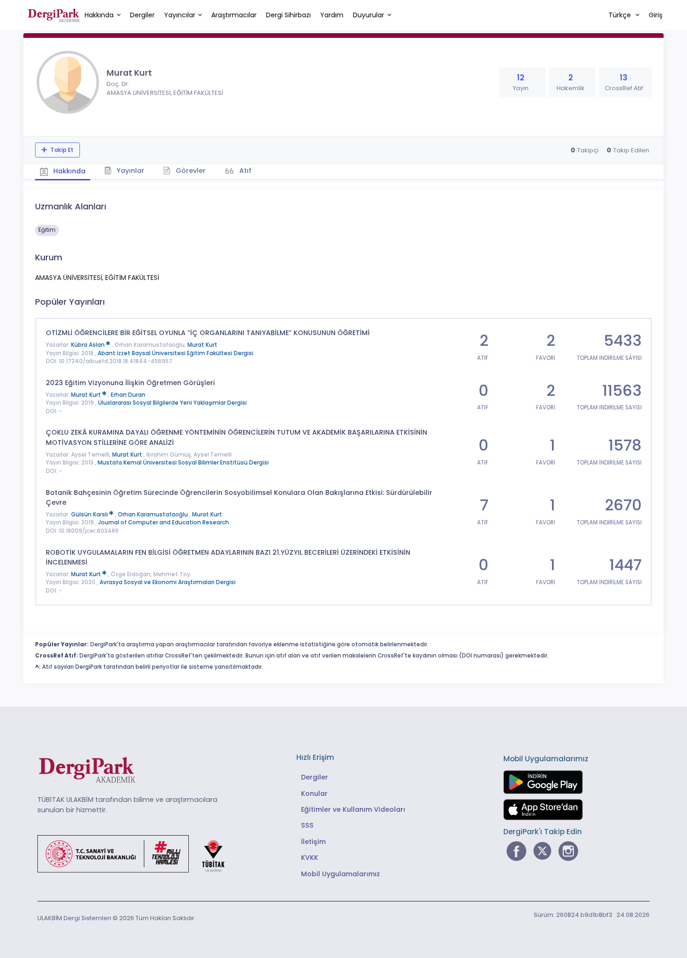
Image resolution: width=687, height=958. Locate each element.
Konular (314, 793)
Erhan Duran (128, 395)
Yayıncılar (179, 15)
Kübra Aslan (88, 345)
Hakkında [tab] (68, 171)
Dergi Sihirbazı (288, 15)
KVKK (309, 857)
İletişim (313, 841)
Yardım (332, 15)
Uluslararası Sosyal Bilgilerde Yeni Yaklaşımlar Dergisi (172, 403)
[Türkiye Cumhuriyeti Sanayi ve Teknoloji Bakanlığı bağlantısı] (136, 853)
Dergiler (142, 15)
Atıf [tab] (244, 170)
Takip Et (61, 150)
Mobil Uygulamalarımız (340, 874)
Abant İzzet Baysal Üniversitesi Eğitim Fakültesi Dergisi (175, 353)
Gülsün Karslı (90, 514)
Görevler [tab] (190, 170)
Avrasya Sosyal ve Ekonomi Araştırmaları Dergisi (168, 582)
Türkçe (620, 15)
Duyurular (368, 15)
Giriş (655, 15)
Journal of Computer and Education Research (163, 522)
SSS (307, 825)
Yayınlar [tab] (129, 170)
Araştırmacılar (234, 15)
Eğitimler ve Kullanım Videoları (353, 809)
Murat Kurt (202, 345)
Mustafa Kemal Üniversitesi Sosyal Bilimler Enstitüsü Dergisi (183, 462)
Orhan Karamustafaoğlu (153, 514)
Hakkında (99, 15)
